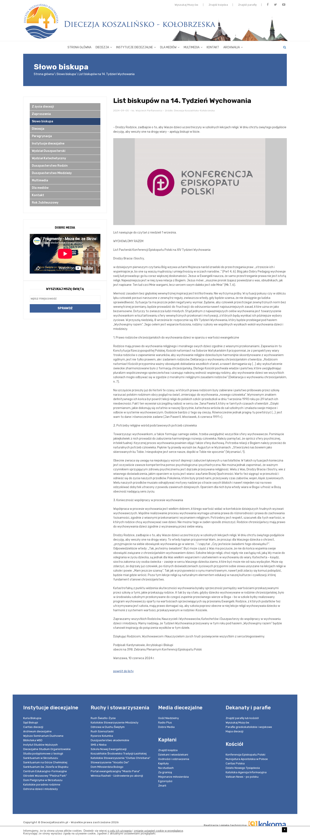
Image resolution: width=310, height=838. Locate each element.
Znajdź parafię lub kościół (242, 718)
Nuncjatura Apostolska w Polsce (247, 759)
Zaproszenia (41, 114)
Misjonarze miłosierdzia (173, 776)
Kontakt (213, 47)
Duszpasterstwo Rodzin (50, 165)
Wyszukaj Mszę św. (186, 4)
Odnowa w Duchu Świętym (108, 727)
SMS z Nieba (98, 744)
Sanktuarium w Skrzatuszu (40, 758)
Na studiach (166, 767)
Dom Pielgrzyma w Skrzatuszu (42, 780)
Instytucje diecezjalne (134, 47)
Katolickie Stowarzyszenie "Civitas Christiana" (120, 758)
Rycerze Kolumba (102, 735)
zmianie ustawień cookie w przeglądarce (158, 830)
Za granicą (165, 772)
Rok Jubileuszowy (45, 202)
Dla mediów (168, 47)
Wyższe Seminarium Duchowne (43, 735)
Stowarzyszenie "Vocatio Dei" (110, 762)
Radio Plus (165, 722)
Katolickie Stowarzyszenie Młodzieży (114, 722)
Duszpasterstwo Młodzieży (52, 173)
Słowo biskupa (66, 74)
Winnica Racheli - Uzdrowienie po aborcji (117, 775)
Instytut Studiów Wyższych (40, 744)
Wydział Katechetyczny (49, 158)
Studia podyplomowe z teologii (43, 753)
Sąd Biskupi (30, 722)
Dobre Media (166, 727)
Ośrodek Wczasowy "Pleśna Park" (45, 775)
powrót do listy (123, 671)
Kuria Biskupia (32, 718)
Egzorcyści (165, 781)
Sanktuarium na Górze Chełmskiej (45, 762)
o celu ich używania (120, 830)
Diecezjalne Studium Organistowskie (47, 749)
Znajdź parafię (247, 4)
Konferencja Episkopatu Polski (245, 754)
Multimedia (191, 47)
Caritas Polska (235, 763)
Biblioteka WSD (32, 740)
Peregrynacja (42, 136)
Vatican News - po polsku (242, 776)
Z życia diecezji (43, 106)
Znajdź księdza (218, 4)
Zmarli (162, 785)
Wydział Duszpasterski (48, 151)
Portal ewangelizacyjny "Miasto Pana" (115, 771)
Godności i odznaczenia (173, 759)
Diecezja (102, 47)
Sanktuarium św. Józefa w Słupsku (45, 766)
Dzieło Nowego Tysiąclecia (243, 767)
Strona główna (79, 47)
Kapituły (163, 763)
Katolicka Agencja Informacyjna (246, 772)
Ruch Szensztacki (102, 731)
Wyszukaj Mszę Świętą (65, 289)
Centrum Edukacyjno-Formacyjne (45, 771)
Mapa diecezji (234, 731)
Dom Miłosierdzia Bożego (107, 766)
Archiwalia (231, 47)
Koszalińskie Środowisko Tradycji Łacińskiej (119, 753)
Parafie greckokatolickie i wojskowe (249, 727)
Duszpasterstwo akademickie (110, 740)
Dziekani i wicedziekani (173, 754)
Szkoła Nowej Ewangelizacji (109, 749)
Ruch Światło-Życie (103, 718)
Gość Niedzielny (168, 718)
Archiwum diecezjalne (37, 731)
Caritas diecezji (33, 727)
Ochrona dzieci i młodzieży (40, 789)
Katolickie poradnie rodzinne (41, 784)
